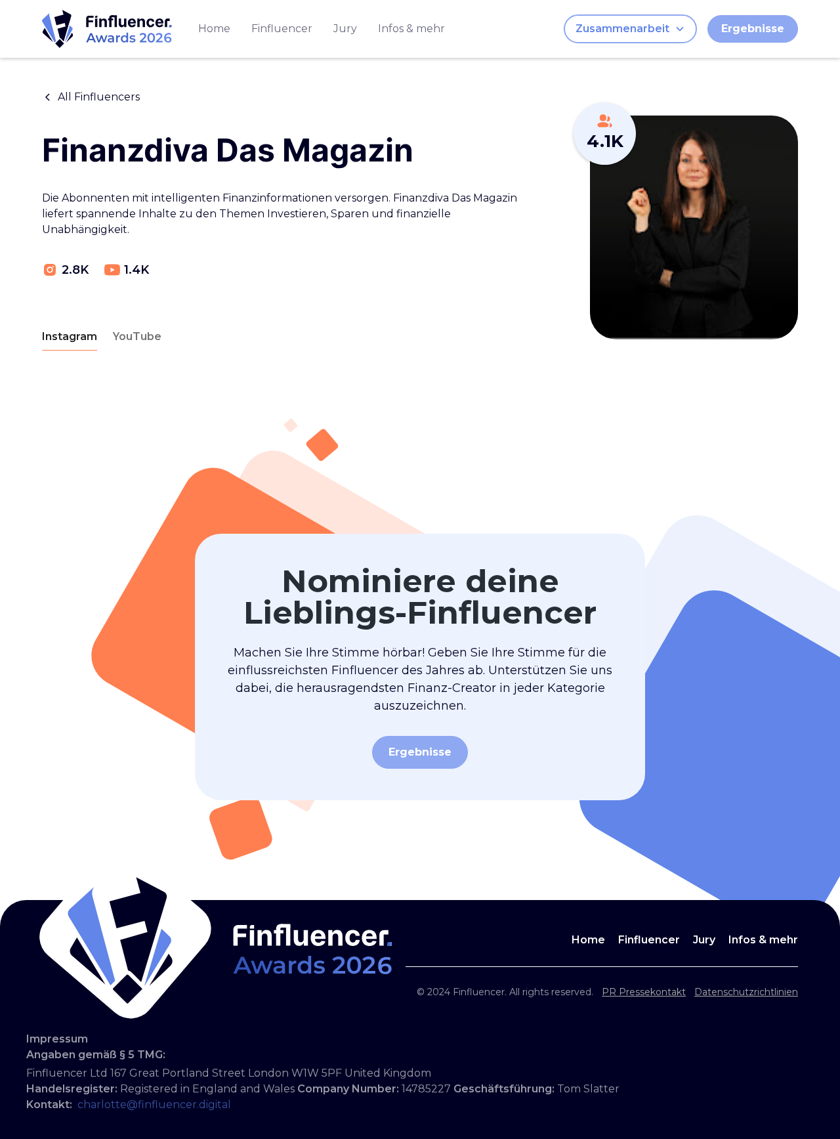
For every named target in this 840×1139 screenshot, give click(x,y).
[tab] (69, 337)
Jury (345, 28)
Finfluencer (281, 28)
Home (214, 28)
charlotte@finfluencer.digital (154, 1104)
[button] (630, 29)
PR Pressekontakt (644, 992)
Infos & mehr (411, 28)
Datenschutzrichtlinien (746, 992)
